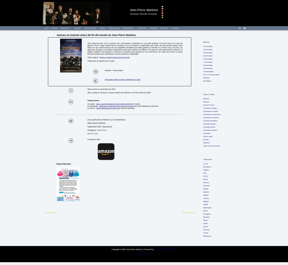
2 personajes (208, 46)
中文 (204, 173)
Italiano (205, 195)
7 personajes (208, 62)
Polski (205, 211)
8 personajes (208, 65)
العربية (205, 164)
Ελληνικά (206, 186)
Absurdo (206, 99)
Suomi (205, 226)
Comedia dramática (210, 121)
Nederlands (207, 208)
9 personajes (208, 68)
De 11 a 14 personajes (211, 75)
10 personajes (208, 71)
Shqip (205, 220)
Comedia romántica (210, 130)
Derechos (164, 28)
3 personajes (208, 49)
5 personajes (208, 56)
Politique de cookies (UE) (144, 254)
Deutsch (206, 182)
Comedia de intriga (210, 108)
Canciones (141, 28)
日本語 (205, 204)
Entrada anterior (49, 212)
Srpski (205, 223)
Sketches (206, 78)
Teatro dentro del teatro (211, 146)
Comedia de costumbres (212, 114)
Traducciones (114, 28)
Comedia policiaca (209, 124)
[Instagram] (240, 28)
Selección (65, 28)
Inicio (46, 28)
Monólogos (207, 81)
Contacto (175, 28)
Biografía (153, 28)
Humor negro (208, 136)
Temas (102, 28)
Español (206, 192)
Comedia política (209, 127)
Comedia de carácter (210, 111)
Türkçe (205, 233)
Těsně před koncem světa (106, 108)
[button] (70, 28)
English (205, 189)
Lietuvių (206, 198)
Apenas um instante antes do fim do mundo (116, 106)
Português (207, 214)
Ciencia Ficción (208, 105)
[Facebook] (245, 28)
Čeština (206, 170)
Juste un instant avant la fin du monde (115, 57)
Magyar (206, 201)
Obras (54, 28)
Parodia (206, 139)
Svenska (206, 230)
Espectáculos (128, 28)
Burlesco (206, 102)
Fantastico (207, 133)
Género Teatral (90, 28)
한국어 (205, 176)
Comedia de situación (211, 117)
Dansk (205, 179)
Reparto (77, 28)
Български (207, 167)
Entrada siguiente (189, 212)
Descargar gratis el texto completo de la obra (122, 80)
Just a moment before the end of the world (112, 104)
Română (206, 217)
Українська (207, 236)
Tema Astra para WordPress (165, 249)
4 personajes (208, 52)
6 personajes (208, 59)
